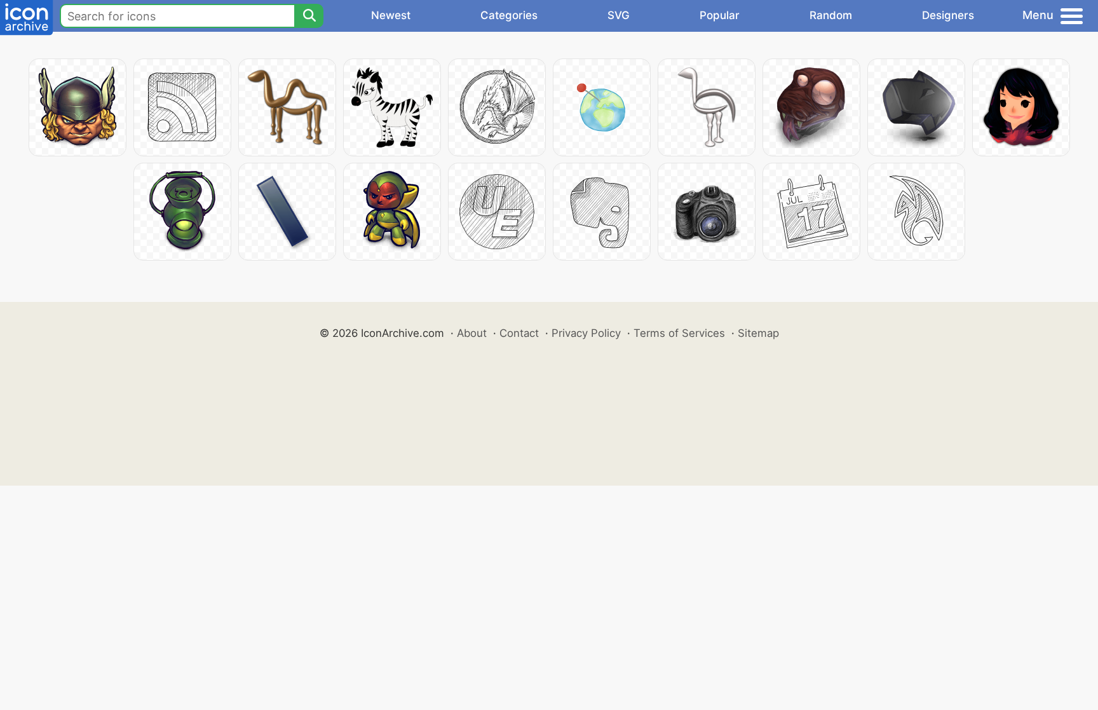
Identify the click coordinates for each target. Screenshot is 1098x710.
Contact (519, 333)
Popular (720, 15)
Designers (948, 15)
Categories (509, 15)
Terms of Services (679, 333)
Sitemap (758, 333)
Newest (390, 15)
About (472, 333)
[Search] (308, 16)
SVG (618, 15)
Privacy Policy (586, 333)
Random (831, 15)
